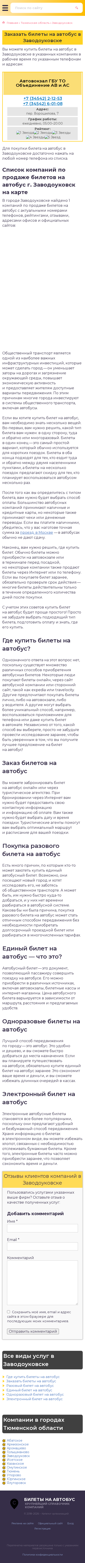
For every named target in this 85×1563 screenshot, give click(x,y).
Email (13, 1240)
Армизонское (18, 1444)
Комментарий (20, 1258)
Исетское (15, 1460)
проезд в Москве (36, 532)
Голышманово (18, 1452)
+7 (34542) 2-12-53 (43, 98)
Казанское (15, 1464)
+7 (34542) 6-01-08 (43, 103)
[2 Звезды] (43, 133)
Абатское (14, 1440)
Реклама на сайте (23, 1523)
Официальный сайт (50, 1523)
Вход (70, 1523)
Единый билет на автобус (29, 1390)
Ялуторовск (16, 1483)
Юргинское (16, 1479)
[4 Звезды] (35, 137)
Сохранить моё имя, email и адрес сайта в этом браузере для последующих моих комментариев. (39, 1316)
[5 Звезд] (53, 137)
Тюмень (13, 1471)
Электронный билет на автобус (34, 1399)
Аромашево (16, 1448)
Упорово (14, 1475)
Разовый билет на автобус (30, 1385)
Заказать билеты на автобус (31, 1381)
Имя (12, 1221)
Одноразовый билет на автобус (35, 1394)
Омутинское (17, 1467)
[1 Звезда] (25, 133)
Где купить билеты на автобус (33, 1377)
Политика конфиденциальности (42, 1554)
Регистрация (42, 1528)
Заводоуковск (18, 1456)
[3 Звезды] (61, 133)
